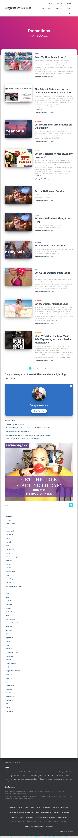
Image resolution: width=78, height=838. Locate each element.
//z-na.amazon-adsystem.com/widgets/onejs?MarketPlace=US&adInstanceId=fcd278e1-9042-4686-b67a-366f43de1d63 (35, 837)
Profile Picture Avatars (12, 652)
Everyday (8, 564)
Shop (39, 822)
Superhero (9, 689)
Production (9, 648)
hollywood (21, 776)
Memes (8, 615)
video (11, 782)
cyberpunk (53, 772)
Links (68, 3)
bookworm (42, 772)
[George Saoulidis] (18, 8)
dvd (58, 772)
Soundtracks (9, 674)
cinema (47, 772)
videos (15, 782)
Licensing (58, 8)
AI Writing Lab (10, 531)
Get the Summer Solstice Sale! (51, 303)
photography (29, 779)
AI (6, 527)
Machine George (11, 612)
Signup (69, 8)
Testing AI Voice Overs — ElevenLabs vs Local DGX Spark (23, 439)
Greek (7, 593)
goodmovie (14, 776)
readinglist (65, 779)
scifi (6, 782)
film (64, 772)
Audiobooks (38, 54)
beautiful (23, 772)
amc (14, 772)
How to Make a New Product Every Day (47, 812)
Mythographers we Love (13, 623)
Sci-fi (7, 667)
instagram (49, 775)
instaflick (26, 776)
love (67, 776)
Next (46, 368)
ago (50, 76)
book (35, 772)
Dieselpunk (9, 560)
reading (60, 779)
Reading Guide (46, 8)
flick (70, 772)
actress (10, 772)
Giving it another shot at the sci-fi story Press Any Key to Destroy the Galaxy (28, 435)
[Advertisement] (39, 733)
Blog (49, 3)
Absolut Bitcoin (10, 523)
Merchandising (10, 619)
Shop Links (47, 822)
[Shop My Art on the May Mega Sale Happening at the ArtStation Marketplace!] (18, 340)
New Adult (9, 630)
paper (24, 779)
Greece (8, 590)
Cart (38, 808)
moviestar (20, 779)
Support (63, 822)
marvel (6, 779)
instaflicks (31, 776)
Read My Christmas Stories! (50, 57)
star (9, 782)
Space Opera (9, 678)
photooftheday (39, 779)
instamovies (59, 776)
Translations (9, 693)
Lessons (8, 608)
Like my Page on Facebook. (13, 762)
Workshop (49, 826)
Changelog (9, 542)
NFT (7, 634)
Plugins (8, 641)
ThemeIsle (70, 831)
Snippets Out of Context (13, 671)
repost (70, 779)
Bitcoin (8, 538)
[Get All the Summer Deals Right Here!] (18, 277)
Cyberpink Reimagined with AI (15, 424)
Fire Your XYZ (10, 582)
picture (54, 779)
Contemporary (10, 549)
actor (6, 772)
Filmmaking (9, 579)
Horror (8, 597)
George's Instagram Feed (13, 586)
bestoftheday (29, 772)
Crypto (37, 269)
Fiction (37, 150)
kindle (64, 776)
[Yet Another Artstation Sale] (18, 249)
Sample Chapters (11, 663)
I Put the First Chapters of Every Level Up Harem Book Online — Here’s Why (28, 428)
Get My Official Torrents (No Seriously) (21, 812)
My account (29, 817)
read (57, 779)
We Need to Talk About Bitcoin (34, 826)
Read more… (69, 73)
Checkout (55, 808)
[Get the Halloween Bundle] (18, 195)
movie (10, 779)
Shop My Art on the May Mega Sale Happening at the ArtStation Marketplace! (53, 339)
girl (10, 776)
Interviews (9, 604)
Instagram (65, 812)
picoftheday (49, 779)
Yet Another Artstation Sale (50, 245)
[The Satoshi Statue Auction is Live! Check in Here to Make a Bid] (18, 93)
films (67, 772)
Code (7, 546)
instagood (38, 775)
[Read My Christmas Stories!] (18, 61)
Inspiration (9, 601)
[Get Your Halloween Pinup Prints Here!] (18, 222)
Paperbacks (9, 637)
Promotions (38, 121)
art (16, 772)
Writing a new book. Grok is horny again (17, 431)
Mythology (9, 626)
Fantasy (8, 568)
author (19, 772)
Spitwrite (8, 682)
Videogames (9, 700)
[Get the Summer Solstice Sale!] (18, 308)
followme (7, 776)
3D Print (37, 86)
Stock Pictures (10, 685)
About (59, 3)
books (37, 772)
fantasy (61, 772)
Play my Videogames (18, 822)
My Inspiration (62, 817)
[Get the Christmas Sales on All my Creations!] (18, 158)
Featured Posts (10, 571)
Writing (8, 707)
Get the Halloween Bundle (49, 191)
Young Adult (9, 711)
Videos (8, 704)
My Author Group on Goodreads (45, 817)
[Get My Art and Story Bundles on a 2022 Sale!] (18, 129)
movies (15, 779)
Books (32, 808)
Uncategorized (10, 696)
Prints (7, 645)
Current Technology (12, 557)
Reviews (8, 659)
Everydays (64, 808)
